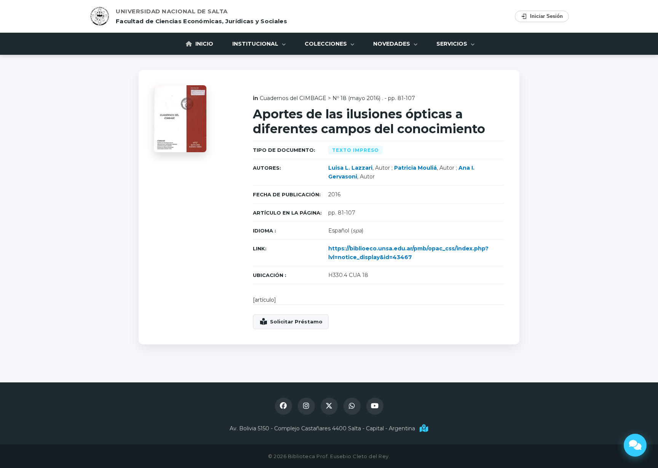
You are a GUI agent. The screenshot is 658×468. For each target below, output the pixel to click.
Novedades (392, 43)
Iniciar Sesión (546, 16)
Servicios (452, 43)
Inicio (203, 43)
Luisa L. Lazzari (350, 167)
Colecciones (326, 43)
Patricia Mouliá (415, 167)
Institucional (256, 43)
